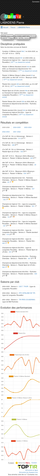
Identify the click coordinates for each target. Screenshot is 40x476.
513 (19, 138)
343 (28, 66)
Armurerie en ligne (31, 470)
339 (31, 158)
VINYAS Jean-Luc (7, 36)
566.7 (23, 51)
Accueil (5, 27)
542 (24, 110)
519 (8, 234)
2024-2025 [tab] (17, 127)
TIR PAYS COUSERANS (27, 299)
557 (10, 252)
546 (21, 151)
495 (3, 243)
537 (33, 189)
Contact (34, 462)
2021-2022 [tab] (17, 132)
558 (26, 90)
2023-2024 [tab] (28, 127)
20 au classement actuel (20, 62)
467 (29, 258)
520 (3, 267)
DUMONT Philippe (7, 38)
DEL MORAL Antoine (22, 38)
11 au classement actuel (27, 71)
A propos (11, 463)
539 (25, 173)
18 (8, 217)
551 (21, 58)
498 (17, 84)
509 (35, 274)
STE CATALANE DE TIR (27, 293)
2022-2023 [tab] (6, 132)
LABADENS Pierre (24, 27)
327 (4, 226)
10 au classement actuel (12, 79)
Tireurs (12, 27)
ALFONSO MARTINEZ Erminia (25, 36)
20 (32, 75)
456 (23, 101)
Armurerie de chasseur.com (28, 472)
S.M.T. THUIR (23, 286)
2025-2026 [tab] (6, 127)
